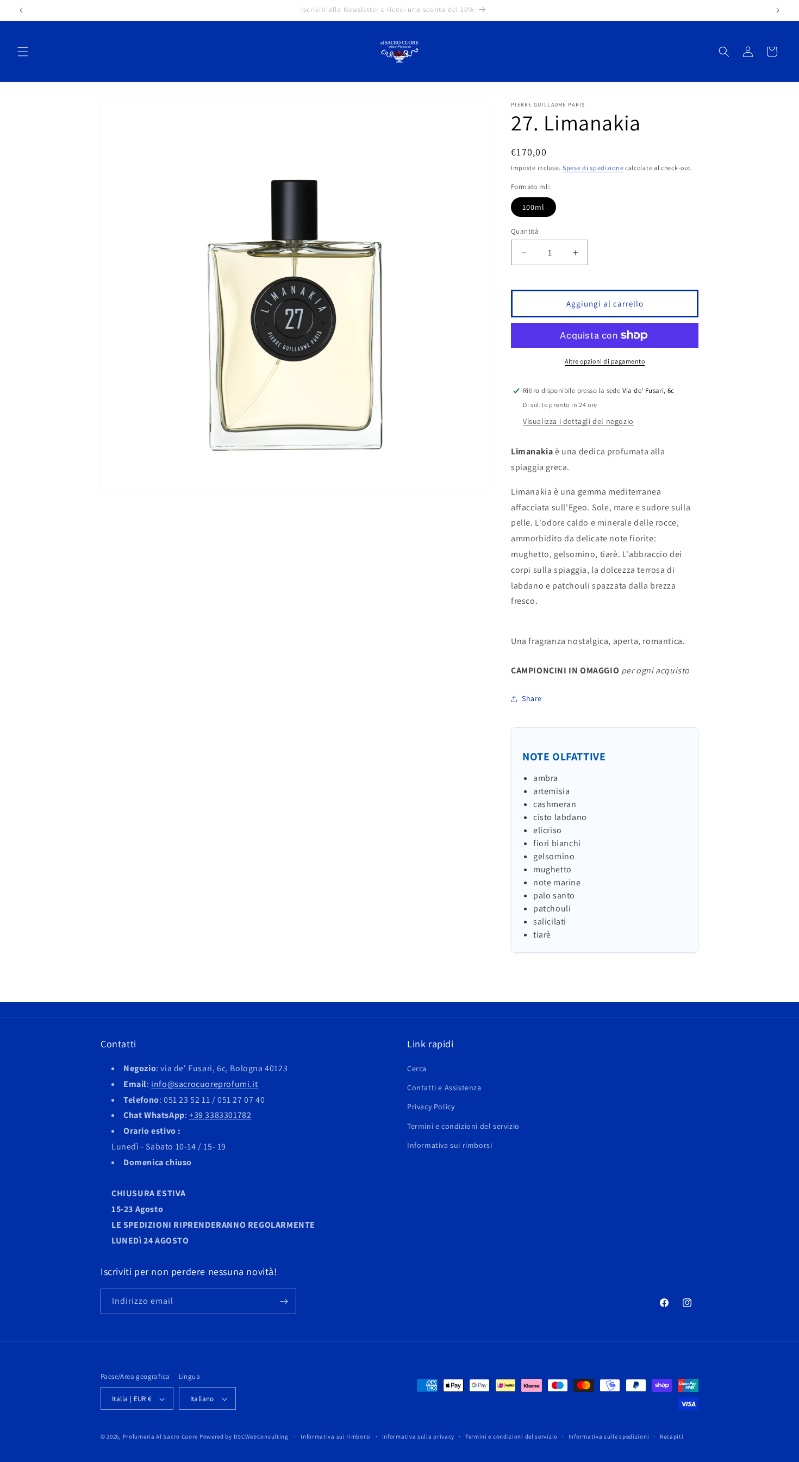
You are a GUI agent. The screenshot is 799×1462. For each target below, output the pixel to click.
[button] (23, 52)
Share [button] (532, 698)
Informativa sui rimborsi (449, 1145)
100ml (533, 207)
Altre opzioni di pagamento (605, 361)
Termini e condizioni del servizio (463, 1126)
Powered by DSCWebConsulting (244, 1437)
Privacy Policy (430, 1107)
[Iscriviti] (284, 1301)
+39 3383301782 (220, 1115)
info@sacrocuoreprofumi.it (204, 1084)
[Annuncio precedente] (21, 10)
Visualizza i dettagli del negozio (578, 421)
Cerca (417, 1068)
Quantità (525, 231)
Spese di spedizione (593, 168)
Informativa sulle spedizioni (609, 1436)
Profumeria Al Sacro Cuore (160, 1437)
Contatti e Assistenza (444, 1087)
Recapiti (672, 1436)
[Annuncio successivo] (778, 10)
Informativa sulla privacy (418, 1436)
